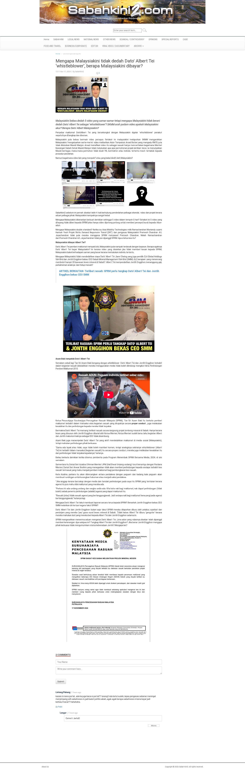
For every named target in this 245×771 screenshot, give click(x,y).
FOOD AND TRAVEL (52, 46)
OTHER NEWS (109, 39)
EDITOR (94, 46)
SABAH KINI (58, 39)
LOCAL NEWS (74, 39)
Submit (60, 681)
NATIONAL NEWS (91, 39)
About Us (45, 767)
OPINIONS (153, 39)
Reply (60, 707)
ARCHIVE (138, 46)
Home (46, 39)
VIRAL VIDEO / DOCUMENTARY (116, 46)
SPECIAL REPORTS (170, 39)
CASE (185, 39)
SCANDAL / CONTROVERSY (132, 39)
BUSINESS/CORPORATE (76, 46)
